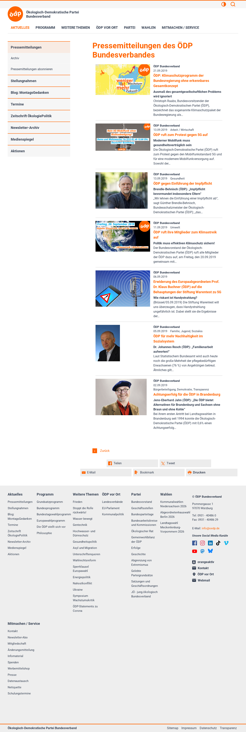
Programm (45, 28)
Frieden (77, 502)
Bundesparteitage (142, 514)
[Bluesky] (210, 550)
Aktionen (18, 151)
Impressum (189, 728)
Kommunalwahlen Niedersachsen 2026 (173, 504)
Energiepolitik (82, 577)
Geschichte (138, 554)
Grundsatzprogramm (50, 502)
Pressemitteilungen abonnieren (32, 69)
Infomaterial (15, 656)
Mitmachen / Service (180, 28)
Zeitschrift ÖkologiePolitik (31, 116)
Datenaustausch (18, 681)
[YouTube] (194, 551)
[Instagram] (202, 543)
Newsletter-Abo (18, 637)
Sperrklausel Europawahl (81, 569)
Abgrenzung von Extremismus (141, 562)
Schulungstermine (19, 693)
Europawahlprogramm (51, 520)
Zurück (104, 451)
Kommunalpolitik (113, 514)
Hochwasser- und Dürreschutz (84, 533)
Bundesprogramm (48, 508)
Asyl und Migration (85, 548)
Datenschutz (208, 728)
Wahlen (148, 28)
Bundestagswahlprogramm (54, 514)
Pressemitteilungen (26, 47)
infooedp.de (210, 528)
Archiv (15, 58)
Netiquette (14, 687)
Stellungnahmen (23, 81)
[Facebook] (194, 543)
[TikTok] (218, 543)
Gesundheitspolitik (85, 541)
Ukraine (78, 589)
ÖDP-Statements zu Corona (85, 609)
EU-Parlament (111, 508)
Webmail (204, 580)
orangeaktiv (206, 562)
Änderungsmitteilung (21, 650)
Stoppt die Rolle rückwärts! (83, 510)
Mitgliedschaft (17, 643)
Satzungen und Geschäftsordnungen (144, 584)
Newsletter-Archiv (25, 128)
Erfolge (135, 548)
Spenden (13, 662)
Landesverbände (112, 502)
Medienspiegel (22, 139)
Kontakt (13, 631)
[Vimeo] (226, 543)
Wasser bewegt (82, 518)
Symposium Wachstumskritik (84, 598)
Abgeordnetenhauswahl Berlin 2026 (175, 515)
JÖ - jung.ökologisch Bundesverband (144, 594)
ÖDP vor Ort (107, 28)
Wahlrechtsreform (84, 560)
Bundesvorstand (141, 502)
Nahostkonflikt (82, 583)
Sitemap (172, 728)
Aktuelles (20, 28)
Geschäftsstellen (142, 508)
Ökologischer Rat (142, 531)
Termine (17, 104)
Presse (12, 675)
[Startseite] (15, 14)
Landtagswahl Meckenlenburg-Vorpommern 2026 (172, 527)
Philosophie (44, 533)
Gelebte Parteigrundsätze (142, 573)
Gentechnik (80, 525)
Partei (129, 28)
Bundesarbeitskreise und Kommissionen (144, 523)
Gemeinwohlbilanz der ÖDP (143, 539)
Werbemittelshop (19, 668)
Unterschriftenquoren (86, 554)
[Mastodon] (202, 551)
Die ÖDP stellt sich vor (51, 527)
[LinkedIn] (210, 543)
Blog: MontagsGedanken (30, 93)
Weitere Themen (75, 28)
